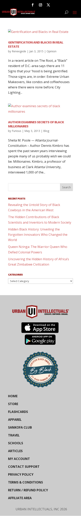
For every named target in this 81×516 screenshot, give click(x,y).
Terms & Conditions (25, 482)
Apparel (15, 419)
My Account (19, 459)
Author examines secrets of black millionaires (36, 124)
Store (13, 404)
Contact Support (24, 466)
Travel (14, 435)
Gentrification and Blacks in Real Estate (35, 44)
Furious (16, 131)
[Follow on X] (48, 5)
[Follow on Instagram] (40, 5)
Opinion (51, 51)
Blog (46, 131)
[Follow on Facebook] (32, 5)
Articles (15, 451)
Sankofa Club (20, 427)
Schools (15, 443)
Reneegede (19, 51)
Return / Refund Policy (28, 490)
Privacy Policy (20, 474)
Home (12, 396)
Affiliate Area (20, 498)
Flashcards (18, 412)
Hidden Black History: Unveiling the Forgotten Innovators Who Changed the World (37, 234)
